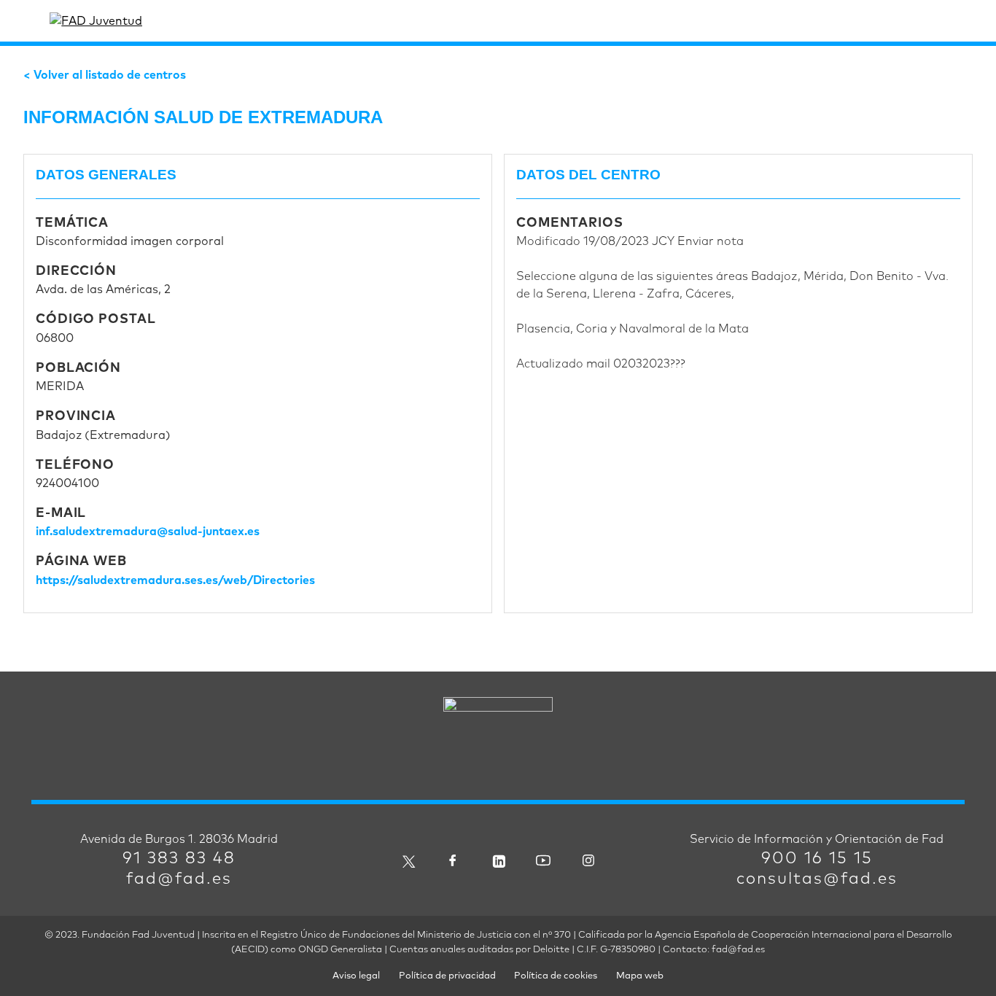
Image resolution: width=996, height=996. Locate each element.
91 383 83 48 (179, 859)
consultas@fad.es (817, 879)
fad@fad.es (179, 879)
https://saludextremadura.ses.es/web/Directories (175, 580)
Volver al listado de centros (110, 75)
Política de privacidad (447, 976)
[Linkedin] (498, 860)
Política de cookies (555, 976)
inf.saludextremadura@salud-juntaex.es (148, 531)
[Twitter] (408, 860)
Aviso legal (356, 976)
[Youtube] (543, 860)
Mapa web (640, 976)
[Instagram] (588, 860)
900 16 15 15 (817, 859)
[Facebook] (453, 860)
